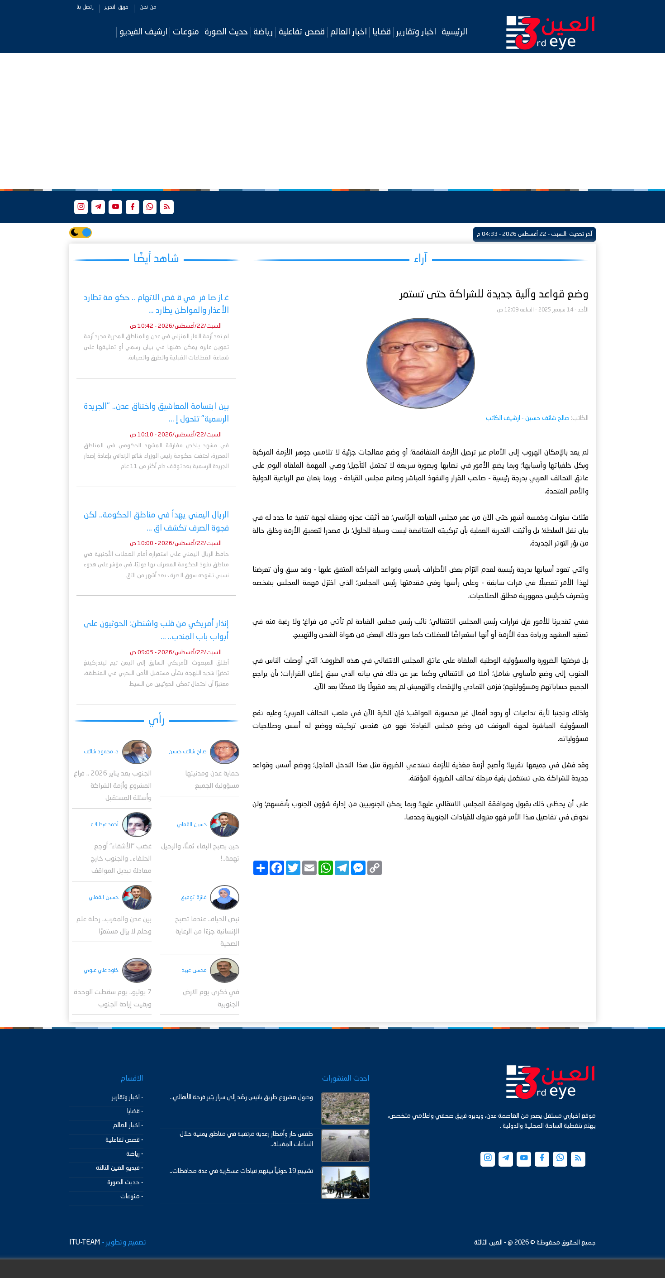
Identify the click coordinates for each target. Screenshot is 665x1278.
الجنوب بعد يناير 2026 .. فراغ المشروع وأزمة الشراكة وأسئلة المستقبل (113, 786)
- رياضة (134, 1154)
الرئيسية (454, 32)
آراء (421, 259)
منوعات (186, 32)
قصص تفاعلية (302, 32)
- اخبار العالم (128, 1125)
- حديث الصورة (125, 1182)
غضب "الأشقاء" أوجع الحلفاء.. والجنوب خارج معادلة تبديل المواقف (121, 859)
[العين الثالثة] (550, 32)
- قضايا (135, 1111)
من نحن (148, 7)
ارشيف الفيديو (143, 32)
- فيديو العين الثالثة (119, 1168)
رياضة (263, 32)
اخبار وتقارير (416, 32)
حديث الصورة (226, 32)
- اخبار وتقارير (127, 1097)
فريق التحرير (116, 7)
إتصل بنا (85, 7)
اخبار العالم (348, 32)
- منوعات (131, 1196)
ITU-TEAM (84, 1242)
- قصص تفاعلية (124, 1140)
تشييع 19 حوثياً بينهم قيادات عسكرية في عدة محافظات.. (241, 1171)
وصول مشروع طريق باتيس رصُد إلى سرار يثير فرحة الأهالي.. (241, 1097)
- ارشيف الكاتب (528, 418)
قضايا (381, 32)
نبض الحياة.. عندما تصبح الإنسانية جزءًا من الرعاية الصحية (207, 932)
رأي (156, 720)
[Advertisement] (332, 120)
